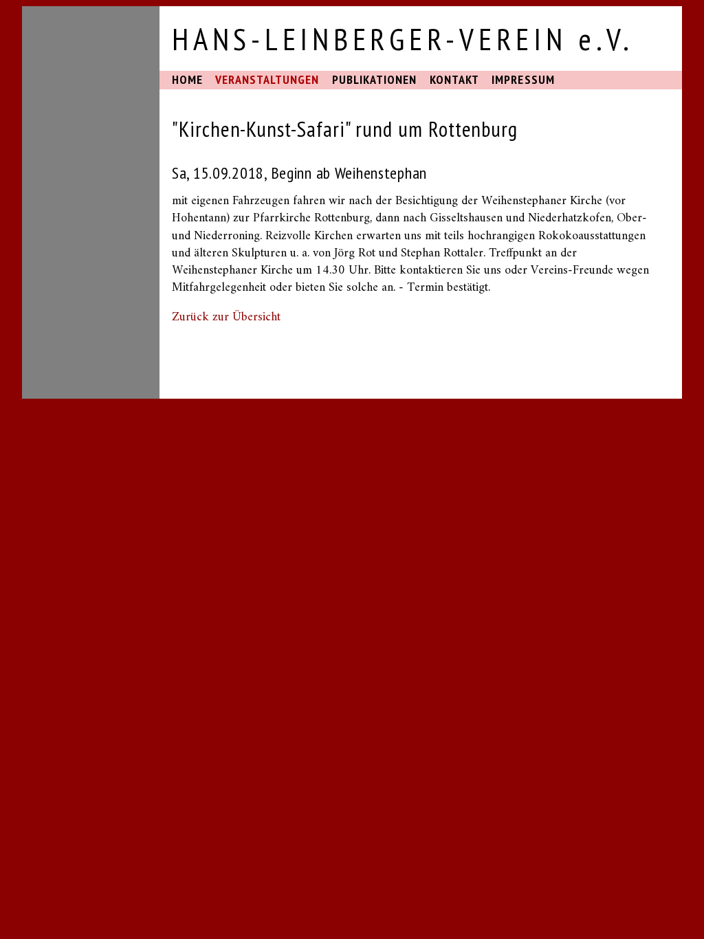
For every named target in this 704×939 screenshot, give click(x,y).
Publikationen (374, 79)
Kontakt (455, 79)
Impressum (523, 79)
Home (187, 79)
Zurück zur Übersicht (226, 317)
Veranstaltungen (267, 79)
